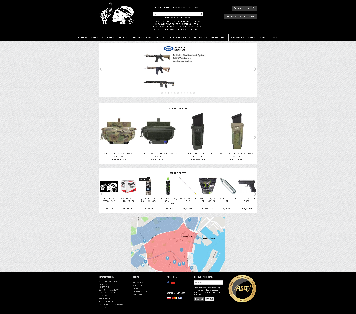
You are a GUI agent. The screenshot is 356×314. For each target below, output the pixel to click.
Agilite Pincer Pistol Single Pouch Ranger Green (198, 155)
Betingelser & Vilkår (109, 290)
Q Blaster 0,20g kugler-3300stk (148, 200)
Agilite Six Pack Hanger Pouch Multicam (119, 155)
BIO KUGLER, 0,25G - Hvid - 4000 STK (207, 200)
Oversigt (103, 307)
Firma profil (179, 7)
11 (194, 93)
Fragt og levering (108, 293)
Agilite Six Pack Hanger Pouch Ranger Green (158, 155)
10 (191, 93)
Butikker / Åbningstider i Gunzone (111, 283)
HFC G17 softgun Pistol (247, 200)
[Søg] (201, 14)
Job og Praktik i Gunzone (111, 304)
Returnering (105, 298)
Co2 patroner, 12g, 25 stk (128, 200)
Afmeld (209, 299)
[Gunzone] (117, 12)
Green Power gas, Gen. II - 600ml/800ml (168, 201)
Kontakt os (195, 7)
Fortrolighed (162, 7)
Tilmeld (199, 299)
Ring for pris (119, 159)
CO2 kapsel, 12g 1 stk (227, 200)
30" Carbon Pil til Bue (188, 200)
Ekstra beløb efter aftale (108, 200)
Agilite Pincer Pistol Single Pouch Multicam (237, 155)
